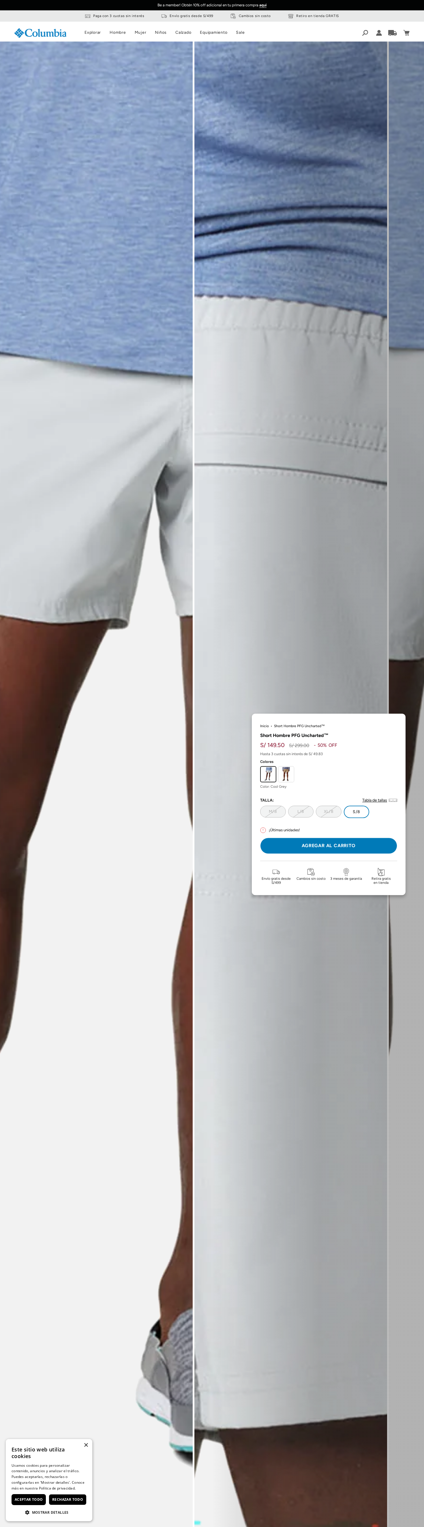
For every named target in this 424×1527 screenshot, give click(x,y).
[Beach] (286, 774)
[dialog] (49, 1480)
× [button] (86, 1445)
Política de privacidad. (57, 1488)
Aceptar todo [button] (29, 1499)
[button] (49, 1512)
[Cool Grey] (268, 774)
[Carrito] (406, 33)
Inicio (264, 726)
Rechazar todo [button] (67, 1499)
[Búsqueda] (365, 33)
